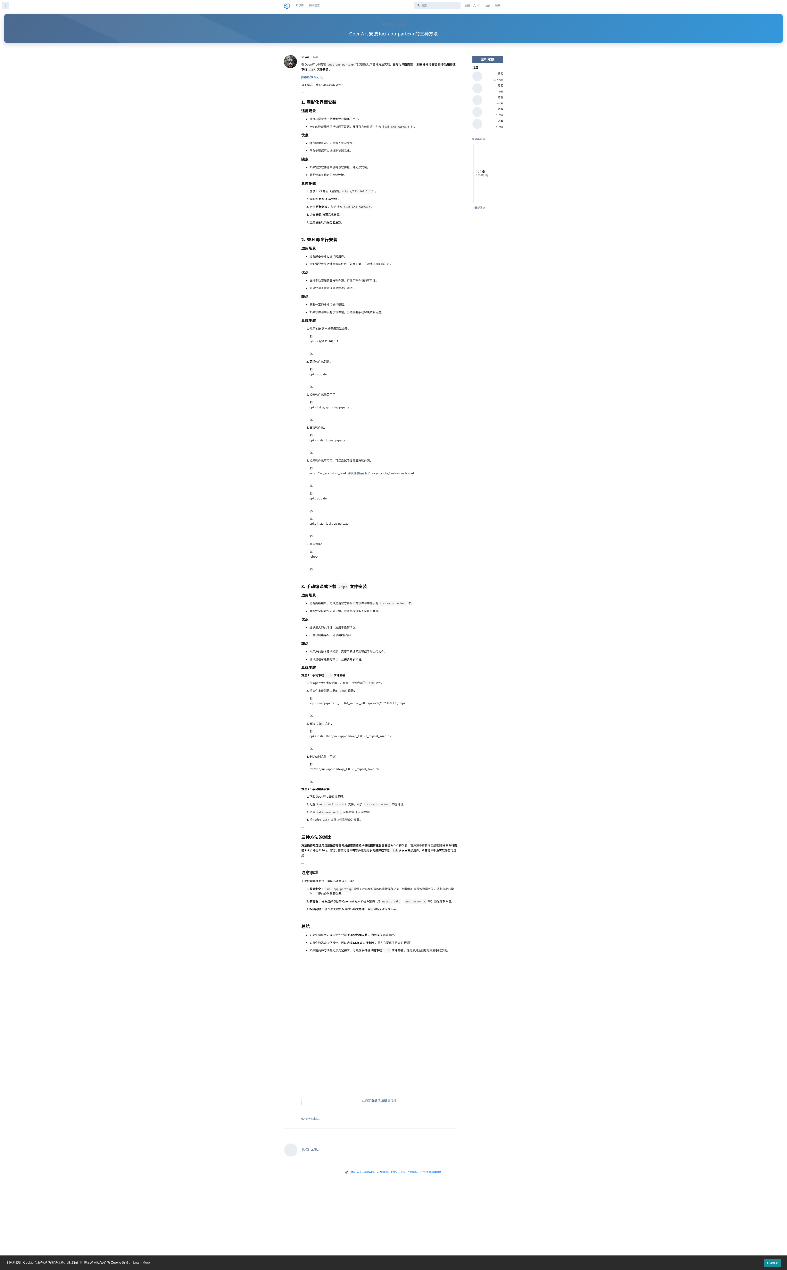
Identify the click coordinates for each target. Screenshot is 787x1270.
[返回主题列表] (5, 5)
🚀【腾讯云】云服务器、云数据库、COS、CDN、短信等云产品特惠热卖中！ (394, 1172)
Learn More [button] (141, 1262)
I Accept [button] (772, 1262)
